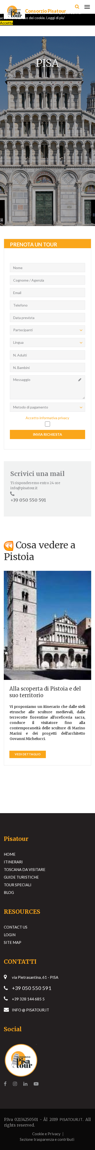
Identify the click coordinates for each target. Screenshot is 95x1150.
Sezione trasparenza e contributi (47, 1139)
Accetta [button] (6, 23)
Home (9, 854)
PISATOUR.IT (71, 1119)
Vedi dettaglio (28, 754)
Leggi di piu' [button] (55, 18)
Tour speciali (17, 884)
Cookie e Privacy (46, 1133)
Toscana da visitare (24, 869)
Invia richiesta (47, 434)
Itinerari (13, 862)
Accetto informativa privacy (47, 418)
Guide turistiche (21, 877)
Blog (9, 892)
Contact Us (15, 927)
